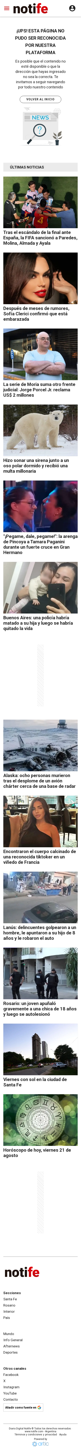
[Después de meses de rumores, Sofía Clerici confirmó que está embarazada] (40, 278)
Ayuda (62, 1434)
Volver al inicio (40, 99)
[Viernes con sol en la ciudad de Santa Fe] (40, 1049)
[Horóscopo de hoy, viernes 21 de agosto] (40, 1120)
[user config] (72, 8)
